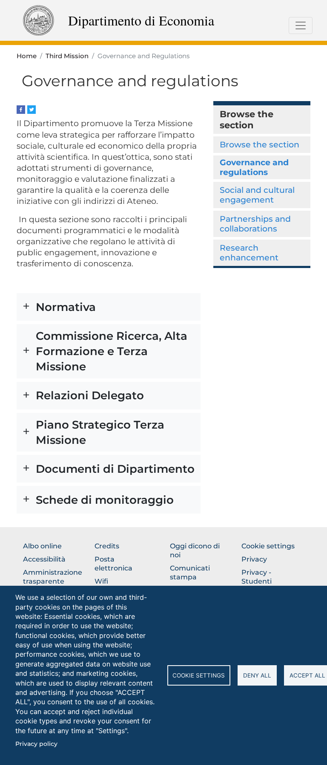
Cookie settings (198, 675)
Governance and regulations (254, 167)
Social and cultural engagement (257, 195)
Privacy (254, 559)
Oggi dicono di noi (195, 550)
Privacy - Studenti (256, 576)
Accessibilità (44, 559)
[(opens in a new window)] (21, 109)
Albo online (42, 546)
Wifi (101, 581)
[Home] (38, 20)
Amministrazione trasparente (52, 576)
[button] (109, 307)
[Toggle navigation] (301, 25)
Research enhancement (249, 253)
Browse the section (259, 144)
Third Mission (67, 56)
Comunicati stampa (190, 572)
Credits (107, 546)
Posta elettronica (113, 563)
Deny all (257, 675)
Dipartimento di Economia (141, 20)
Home (27, 56)
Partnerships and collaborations (255, 224)
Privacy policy (36, 743)
